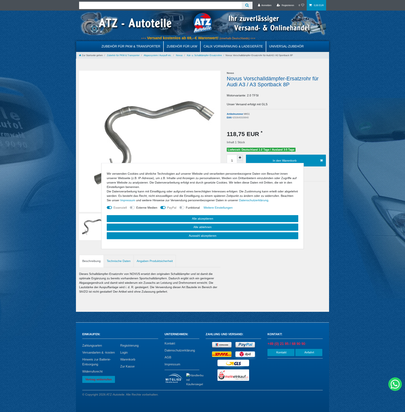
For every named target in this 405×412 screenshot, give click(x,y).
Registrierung (129, 345)
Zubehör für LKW (182, 46)
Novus (179, 55)
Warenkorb (127, 359)
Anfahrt (309, 352)
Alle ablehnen (202, 227)
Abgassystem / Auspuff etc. (157, 55)
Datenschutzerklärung (180, 350)
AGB (168, 357)
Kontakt (170, 343)
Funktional (193, 207)
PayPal (171, 207)
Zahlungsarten (92, 345)
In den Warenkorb (285, 160)
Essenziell (120, 207)
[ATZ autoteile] (202, 22)
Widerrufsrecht (92, 371)
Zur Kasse (127, 366)
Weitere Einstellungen (218, 207)
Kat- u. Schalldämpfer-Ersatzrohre (204, 55)
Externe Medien (146, 207)
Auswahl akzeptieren (202, 235)
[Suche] (247, 5)
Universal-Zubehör (286, 46)
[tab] (91, 261)
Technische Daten (119, 261)
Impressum (172, 364)
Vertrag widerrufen (98, 379)
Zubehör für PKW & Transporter (130, 46)
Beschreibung (91, 261)
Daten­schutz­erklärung (253, 200)
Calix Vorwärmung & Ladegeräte (233, 46)
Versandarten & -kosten (98, 352)
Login (124, 352)
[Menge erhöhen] (240, 158)
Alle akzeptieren (202, 218)
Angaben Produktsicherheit (155, 261)
